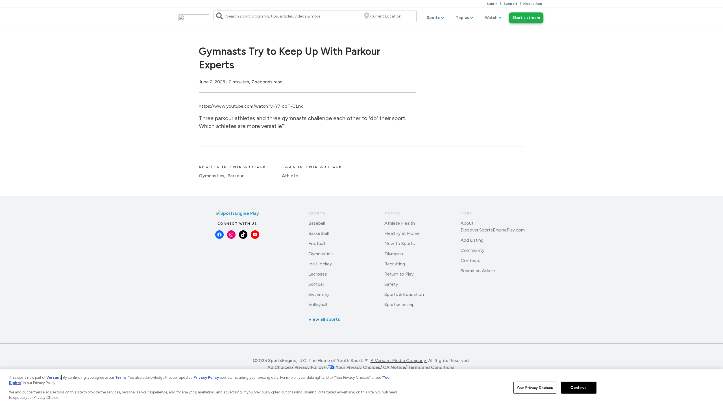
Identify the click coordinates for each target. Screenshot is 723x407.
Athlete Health (399, 223)
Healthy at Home (402, 233)
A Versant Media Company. (399, 360)
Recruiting (394, 264)
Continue (578, 388)
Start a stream (526, 17)
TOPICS (392, 213)
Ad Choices (279, 367)
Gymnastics (211, 175)
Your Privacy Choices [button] (358, 367)
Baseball (316, 223)
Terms (121, 377)
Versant (53, 377)
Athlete (290, 175)
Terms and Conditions (431, 367)
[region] (361, 388)
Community (472, 250)
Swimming (318, 294)
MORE (466, 213)
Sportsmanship (399, 304)
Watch (491, 17)
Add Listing (472, 240)
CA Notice (394, 367)
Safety (391, 284)
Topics (462, 17)
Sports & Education (404, 294)
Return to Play (398, 274)
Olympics (393, 253)
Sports (433, 17)
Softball (316, 284)
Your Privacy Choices (535, 388)
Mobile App (532, 4)
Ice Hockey (320, 264)
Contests (470, 260)
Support (510, 4)
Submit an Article (478, 270)
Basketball (318, 233)
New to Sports (399, 243)
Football (316, 243)
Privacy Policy (309, 367)
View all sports (324, 319)
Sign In (492, 4)
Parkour (236, 175)
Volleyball (317, 304)
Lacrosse (317, 274)
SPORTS (317, 213)
